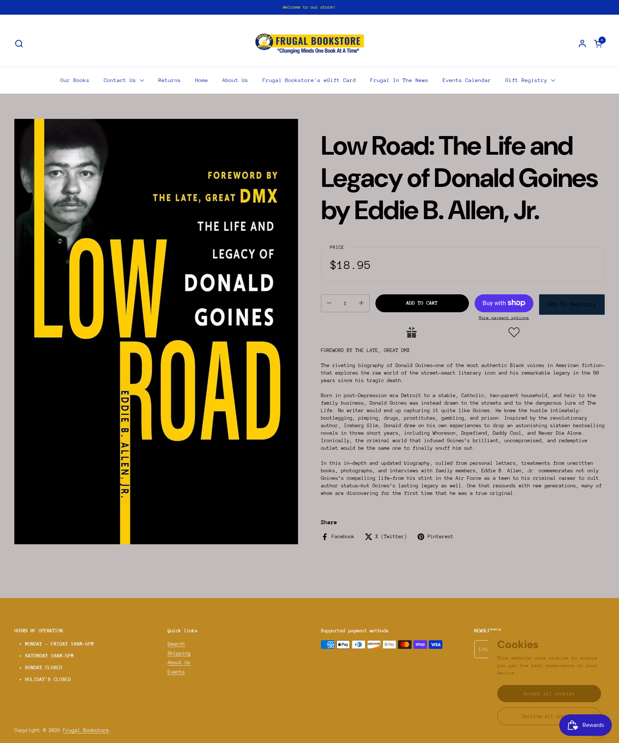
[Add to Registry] (411, 332)
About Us (179, 662)
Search (176, 644)
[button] (18, 43)
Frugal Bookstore (86, 730)
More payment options (504, 317)
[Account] (582, 43)
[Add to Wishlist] (514, 332)
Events (176, 672)
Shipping (179, 653)
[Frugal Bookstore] (310, 43)
